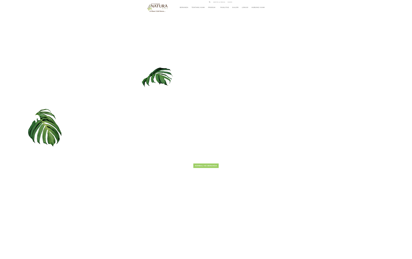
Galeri (235, 7)
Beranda (184, 7)
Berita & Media (219, 2)
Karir (230, 2)
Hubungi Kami (258, 7)
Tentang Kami (198, 7)
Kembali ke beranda (206, 166)
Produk (212, 7)
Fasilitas (224, 7)
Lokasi (245, 7)
